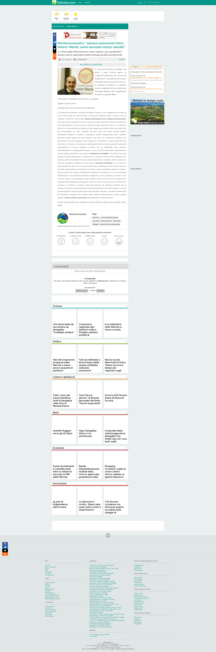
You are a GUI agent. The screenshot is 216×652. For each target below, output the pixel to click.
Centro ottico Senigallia (96, 576)
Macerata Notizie (138, 584)
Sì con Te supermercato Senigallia (99, 594)
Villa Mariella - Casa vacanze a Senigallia (101, 627)
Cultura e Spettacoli (50, 567)
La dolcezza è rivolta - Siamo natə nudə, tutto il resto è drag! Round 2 (90, 505)
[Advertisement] (147, 38)
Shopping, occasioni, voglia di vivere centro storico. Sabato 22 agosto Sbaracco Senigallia (115, 473)
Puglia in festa (138, 604)
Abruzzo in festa (138, 595)
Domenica (66, 18)
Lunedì (75, 18)
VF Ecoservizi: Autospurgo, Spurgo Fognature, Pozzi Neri (105, 607)
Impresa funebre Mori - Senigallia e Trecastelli (102, 599)
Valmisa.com (137, 568)
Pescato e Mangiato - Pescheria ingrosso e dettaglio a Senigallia (107, 617)
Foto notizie (48, 608)
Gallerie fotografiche (50, 609)
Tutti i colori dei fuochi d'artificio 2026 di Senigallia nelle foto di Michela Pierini (62, 400)
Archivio (47, 584)
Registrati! (100, 291)
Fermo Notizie (138, 582)
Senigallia (95, 224)
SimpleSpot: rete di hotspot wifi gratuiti (100, 578)
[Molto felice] (119, 241)
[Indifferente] (90, 241)
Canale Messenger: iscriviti (52, 599)
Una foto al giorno (50, 606)
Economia (47, 573)
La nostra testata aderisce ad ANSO (99, 634)
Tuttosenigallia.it (138, 570)
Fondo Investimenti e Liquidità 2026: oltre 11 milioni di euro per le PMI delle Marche (63, 471)
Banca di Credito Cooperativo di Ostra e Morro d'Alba (104, 568)
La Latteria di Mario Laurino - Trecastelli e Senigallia (103, 588)
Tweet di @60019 (135, 169)
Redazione (48, 586)
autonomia (95, 217)
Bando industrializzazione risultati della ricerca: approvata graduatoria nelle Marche (89, 473)
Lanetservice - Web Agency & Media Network (102, 565)
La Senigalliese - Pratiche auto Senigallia (100, 597)
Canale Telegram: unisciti (52, 597)
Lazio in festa (137, 600)
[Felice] (104, 241)
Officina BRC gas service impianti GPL (100, 580)
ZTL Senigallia (93, 636)
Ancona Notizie (138, 579)
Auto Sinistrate (138, 617)
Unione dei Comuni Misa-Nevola (110, 224)
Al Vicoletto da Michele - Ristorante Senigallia (102, 602)
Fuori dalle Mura (49, 575)
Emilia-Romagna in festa (140, 596)
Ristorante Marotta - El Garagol (98, 601)
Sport (46, 570)
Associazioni (48, 571)
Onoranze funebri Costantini (97, 570)
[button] (139, 2)
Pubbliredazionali (49, 589)
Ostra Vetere (116, 221)
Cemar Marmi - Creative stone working (100, 591)
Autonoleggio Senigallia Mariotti (98, 571)
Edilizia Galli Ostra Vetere (96, 596)
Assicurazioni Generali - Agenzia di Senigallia (102, 573)
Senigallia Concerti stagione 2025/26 (99, 625)
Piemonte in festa (138, 603)
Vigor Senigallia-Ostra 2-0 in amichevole (88, 433)
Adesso (56, 18)
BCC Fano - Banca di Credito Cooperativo (101, 584)
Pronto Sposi (137, 622)
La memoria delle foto (51, 611)
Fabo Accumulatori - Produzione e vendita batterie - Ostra (105, 609)
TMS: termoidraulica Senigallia (98, 567)
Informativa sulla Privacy (128, 649)
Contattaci (48, 590)
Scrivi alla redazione (50, 594)
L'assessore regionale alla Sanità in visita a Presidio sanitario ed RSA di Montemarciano (88, 331)
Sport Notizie (137, 620)
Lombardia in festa (139, 601)
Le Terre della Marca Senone (109, 217)
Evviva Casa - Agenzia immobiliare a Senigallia (102, 581)
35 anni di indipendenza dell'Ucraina (60, 504)
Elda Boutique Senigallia (96, 612)
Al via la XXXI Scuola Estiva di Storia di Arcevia (116, 398)
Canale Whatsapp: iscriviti (52, 595)
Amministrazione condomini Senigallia (100, 575)
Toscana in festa (138, 606)
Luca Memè (96, 221)
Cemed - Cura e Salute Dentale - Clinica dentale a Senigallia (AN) (107, 620)
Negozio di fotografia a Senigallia (98, 593)
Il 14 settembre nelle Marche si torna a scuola (113, 327)
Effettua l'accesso (81, 291)
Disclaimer (112, 649)
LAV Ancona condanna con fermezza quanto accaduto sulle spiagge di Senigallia (114, 508)
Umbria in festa (138, 608)
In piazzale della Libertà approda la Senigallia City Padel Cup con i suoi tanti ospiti (116, 436)
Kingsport (136, 619)
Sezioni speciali (49, 616)
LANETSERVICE (94, 649)
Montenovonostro (77, 214)
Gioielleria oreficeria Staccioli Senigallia (100, 605)
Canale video (48, 613)
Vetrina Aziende (49, 592)
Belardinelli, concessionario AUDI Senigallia (101, 589)
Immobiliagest (138, 623)
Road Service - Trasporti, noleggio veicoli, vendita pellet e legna (107, 614)
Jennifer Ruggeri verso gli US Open (62, 432)
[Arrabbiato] (61, 241)
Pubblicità (118, 649)
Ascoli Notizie (137, 581)
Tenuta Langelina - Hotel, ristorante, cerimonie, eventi (104, 604)
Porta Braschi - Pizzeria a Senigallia (99, 622)
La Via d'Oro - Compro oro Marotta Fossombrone (103, 619)
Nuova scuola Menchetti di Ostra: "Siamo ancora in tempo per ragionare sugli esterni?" (115, 366)
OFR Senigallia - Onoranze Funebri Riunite (101, 610)
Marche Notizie (138, 577)
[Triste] (75, 241)
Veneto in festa (138, 609)
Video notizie (48, 614)
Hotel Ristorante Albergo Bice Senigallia (100, 623)
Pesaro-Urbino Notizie (140, 586)
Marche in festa (138, 593)
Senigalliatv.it (137, 567)
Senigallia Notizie (135, 135)
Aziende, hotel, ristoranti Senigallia (99, 586)
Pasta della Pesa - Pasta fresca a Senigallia (101, 615)
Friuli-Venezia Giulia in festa (141, 598)
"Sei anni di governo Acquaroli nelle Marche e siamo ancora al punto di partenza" (64, 365)
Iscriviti (47, 587)
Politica (122, 59)
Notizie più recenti (50, 582)
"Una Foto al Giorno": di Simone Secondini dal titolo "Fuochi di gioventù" (90, 399)
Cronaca (47, 565)
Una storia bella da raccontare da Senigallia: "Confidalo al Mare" (63, 328)
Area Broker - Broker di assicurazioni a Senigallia (103, 583)
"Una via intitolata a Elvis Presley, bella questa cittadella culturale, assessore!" (89, 365)
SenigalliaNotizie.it (139, 565)
